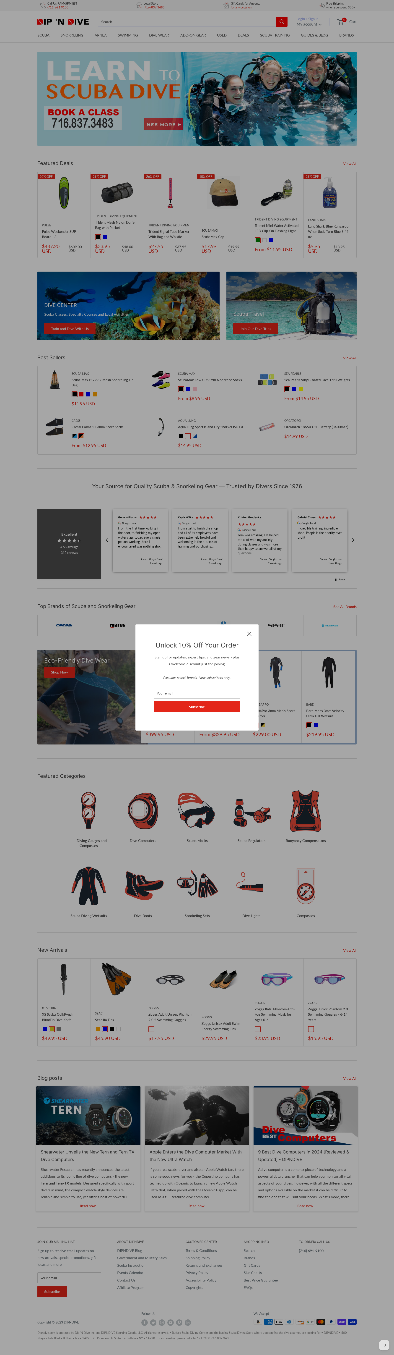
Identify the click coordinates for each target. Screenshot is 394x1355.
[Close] (249, 633)
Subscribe (197, 707)
